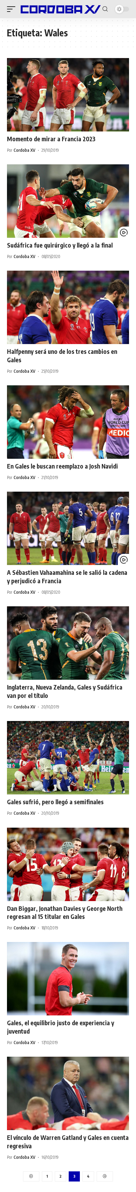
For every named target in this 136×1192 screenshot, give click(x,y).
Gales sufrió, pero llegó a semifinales (55, 802)
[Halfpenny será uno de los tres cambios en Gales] (68, 307)
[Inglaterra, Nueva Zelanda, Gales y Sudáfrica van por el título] (68, 643)
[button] (13, 9)
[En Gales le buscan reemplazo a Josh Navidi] (68, 422)
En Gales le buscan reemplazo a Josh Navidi (62, 466)
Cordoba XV (24, 150)
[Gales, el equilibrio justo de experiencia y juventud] (68, 978)
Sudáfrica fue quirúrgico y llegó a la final (60, 245)
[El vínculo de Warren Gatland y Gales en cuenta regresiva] (68, 1093)
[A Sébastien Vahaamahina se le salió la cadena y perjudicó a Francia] (68, 528)
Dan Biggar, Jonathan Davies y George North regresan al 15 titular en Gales (64, 913)
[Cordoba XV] (60, 9)
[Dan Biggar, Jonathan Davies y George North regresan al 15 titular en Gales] (68, 864)
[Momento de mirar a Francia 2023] (68, 94)
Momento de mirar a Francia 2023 (51, 139)
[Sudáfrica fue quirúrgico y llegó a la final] (68, 201)
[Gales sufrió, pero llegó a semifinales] (68, 757)
